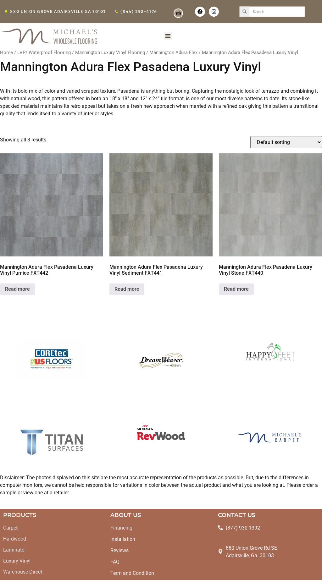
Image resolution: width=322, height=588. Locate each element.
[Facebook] (200, 12)
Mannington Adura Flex (173, 52)
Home (6, 52)
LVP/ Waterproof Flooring (44, 52)
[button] (168, 36)
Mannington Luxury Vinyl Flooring (110, 52)
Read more (17, 289)
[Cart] (178, 13)
